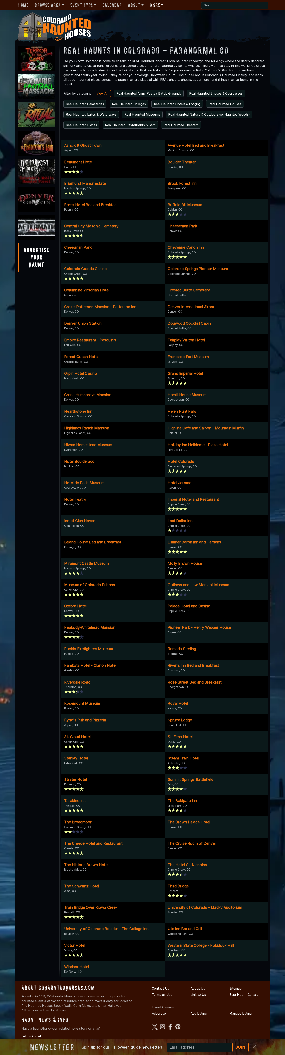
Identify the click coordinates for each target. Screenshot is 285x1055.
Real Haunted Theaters (181, 125)
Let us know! (31, 1036)
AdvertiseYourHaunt (37, 257)
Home (23, 5)
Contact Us (160, 988)
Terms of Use (162, 995)
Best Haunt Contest (244, 995)
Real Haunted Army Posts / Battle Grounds (148, 93)
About (134, 5)
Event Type (81, 5)
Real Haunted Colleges (129, 104)
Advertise (159, 1013)
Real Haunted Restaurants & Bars (130, 125)
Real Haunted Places (81, 125)
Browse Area (48, 5)
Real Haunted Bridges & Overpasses (216, 93)
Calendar (112, 5)
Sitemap (235, 988)
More (155, 5)
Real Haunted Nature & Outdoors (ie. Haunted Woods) (209, 114)
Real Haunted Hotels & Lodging (177, 104)
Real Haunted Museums (142, 114)
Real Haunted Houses (225, 104)
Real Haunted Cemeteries (85, 104)
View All (102, 93)
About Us (198, 988)
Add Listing (199, 1013)
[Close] (254, 1046)
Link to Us (198, 995)
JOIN (240, 1047)
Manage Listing (240, 1013)
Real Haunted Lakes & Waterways (91, 114)
